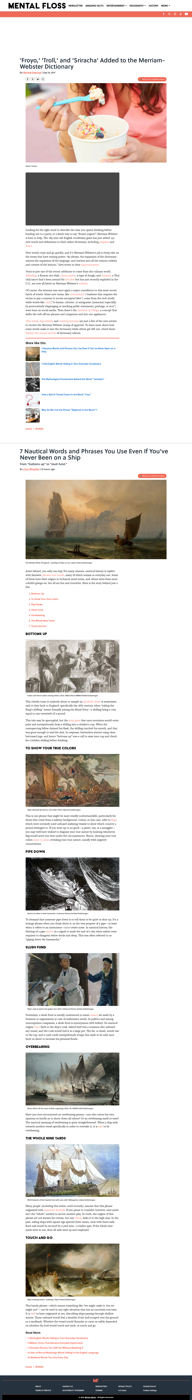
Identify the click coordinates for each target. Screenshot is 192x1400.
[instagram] (175, 14)
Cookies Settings (150, 1390)
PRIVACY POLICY (125, 1386)
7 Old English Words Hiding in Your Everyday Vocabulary (58, 1338)
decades (70, 279)
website (83, 283)
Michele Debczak (32, 72)
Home (29, 428)
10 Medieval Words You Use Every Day (48, 1357)
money (94, 1015)
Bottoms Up (37, 593)
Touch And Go (38, 626)
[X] (169, 14)
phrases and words (53, 575)
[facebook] (163, 14)
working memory (69, 321)
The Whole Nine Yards (43, 620)
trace (37, 1027)
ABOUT (38, 1386)
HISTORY (153, 5)
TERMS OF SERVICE (43, 1390)
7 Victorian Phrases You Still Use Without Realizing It (55, 1347)
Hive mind (32, 321)
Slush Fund (37, 609)
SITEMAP (99, 1390)
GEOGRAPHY (136, 5)
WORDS (39, 428)
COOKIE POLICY (149, 1386)
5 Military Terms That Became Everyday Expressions (55, 1342)
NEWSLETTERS (101, 1386)
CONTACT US (67, 1386)
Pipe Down (36, 604)
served (49, 931)
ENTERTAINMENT (115, 5)
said (101, 1126)
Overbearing (38, 615)
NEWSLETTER (76, 5)
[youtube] (186, 14)
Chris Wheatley (31, 469)
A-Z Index (122, 1390)
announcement (90, 265)
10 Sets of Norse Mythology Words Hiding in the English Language (63, 1352)
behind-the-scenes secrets (41, 333)
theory (78, 1218)
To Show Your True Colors (44, 599)
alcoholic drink (92, 701)
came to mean (41, 840)
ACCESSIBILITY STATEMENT (73, 1390)
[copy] (43, 79)
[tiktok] (181, 14)
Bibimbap (31, 275)
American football (54, 1210)
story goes (74, 720)
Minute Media (90, 1397)
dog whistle (46, 321)
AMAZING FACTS (94, 5)
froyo (29, 246)
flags (113, 820)
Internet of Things (88, 310)
